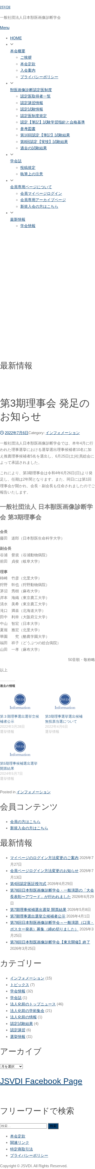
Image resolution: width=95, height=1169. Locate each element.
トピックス (19, 985)
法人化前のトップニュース (33, 1004)
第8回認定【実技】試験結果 (44, 141)
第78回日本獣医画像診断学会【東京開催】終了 (50, 942)
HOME (16, 38)
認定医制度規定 (33, 116)
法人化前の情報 (23, 1017)
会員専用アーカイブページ (43, 200)
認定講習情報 (31, 103)
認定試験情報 (31, 109)
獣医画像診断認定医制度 (31, 90)
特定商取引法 (21, 1149)
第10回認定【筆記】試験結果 (45, 135)
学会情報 (27, 226)
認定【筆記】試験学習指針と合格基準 (52, 122)
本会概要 (17, 51)
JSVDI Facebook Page (41, 1081)
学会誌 (16, 161)
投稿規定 (27, 167)
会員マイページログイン (41, 193)
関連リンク (19, 1142)
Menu (4, 27)
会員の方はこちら (25, 821)
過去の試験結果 (33, 148)
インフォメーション (63, 433)
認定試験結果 (21, 1023)
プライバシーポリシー (39, 77)
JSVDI (5, 6)
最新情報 (17, 219)
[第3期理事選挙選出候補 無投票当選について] (65, 702)
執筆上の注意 (31, 174)
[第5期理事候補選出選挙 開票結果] (20, 749)
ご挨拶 (26, 57)
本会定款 (27, 64)
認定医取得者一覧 (35, 96)
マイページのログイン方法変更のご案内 (44, 858)
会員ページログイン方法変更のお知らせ (44, 870)
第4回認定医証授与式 (28, 883)
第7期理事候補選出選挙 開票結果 (38, 909)
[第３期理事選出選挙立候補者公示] (20, 702)
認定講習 (17, 1030)
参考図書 (27, 129)
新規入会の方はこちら (39, 206)
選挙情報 (17, 1036)
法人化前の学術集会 (27, 1010)
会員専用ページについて (31, 187)
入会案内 (27, 70)
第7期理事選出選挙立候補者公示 (37, 916)
